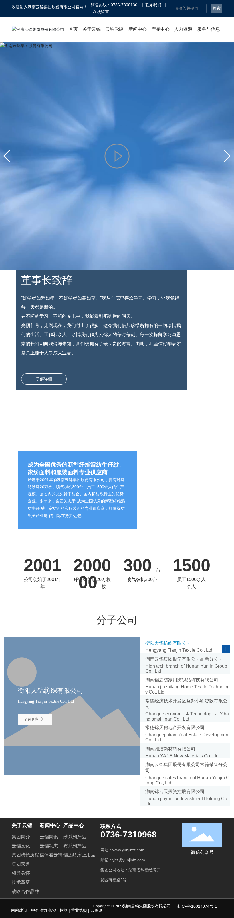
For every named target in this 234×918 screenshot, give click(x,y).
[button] (227, 156)
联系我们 (153, 5)
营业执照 (79, 910)
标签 (64, 910)
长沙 (52, 910)
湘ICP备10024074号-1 (197, 906)
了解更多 (32, 719)
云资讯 (96, 910)
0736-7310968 (128, 834)
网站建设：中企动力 (29, 910)
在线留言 (101, 11)
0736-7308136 (124, 5)
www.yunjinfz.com (128, 850)
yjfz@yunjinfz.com (129, 860)
